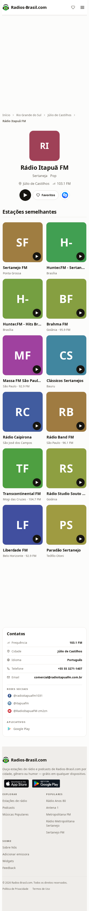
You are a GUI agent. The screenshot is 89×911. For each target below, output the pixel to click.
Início (6, 115)
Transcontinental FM (22, 493)
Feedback (9, 868)
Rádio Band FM (60, 437)
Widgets (8, 861)
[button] (22, 242)
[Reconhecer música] (65, 195)
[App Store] (16, 783)
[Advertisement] (44, 64)
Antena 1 (52, 808)
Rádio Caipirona (17, 437)
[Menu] (82, 7)
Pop (53, 175)
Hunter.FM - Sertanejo (66, 267)
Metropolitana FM (58, 814)
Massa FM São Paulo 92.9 (22, 380)
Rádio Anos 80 (56, 801)
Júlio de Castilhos (59, 115)
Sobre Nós (9, 847)
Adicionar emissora (15, 854)
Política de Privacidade (15, 889)
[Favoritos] (73, 7)
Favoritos (48, 195)
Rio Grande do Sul (28, 115)
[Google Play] (46, 783)
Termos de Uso (41, 889)
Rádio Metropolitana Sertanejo (60, 823)
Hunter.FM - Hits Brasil (22, 324)
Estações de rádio (14, 801)
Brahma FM (57, 324)
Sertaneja (39, 175)
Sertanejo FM (15, 267)
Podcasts (8, 808)
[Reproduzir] (25, 195)
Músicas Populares (15, 814)
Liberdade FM (15, 550)
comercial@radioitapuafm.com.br (58, 677)
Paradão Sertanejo (64, 550)
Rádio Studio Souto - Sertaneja (66, 493)
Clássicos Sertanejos (65, 380)
